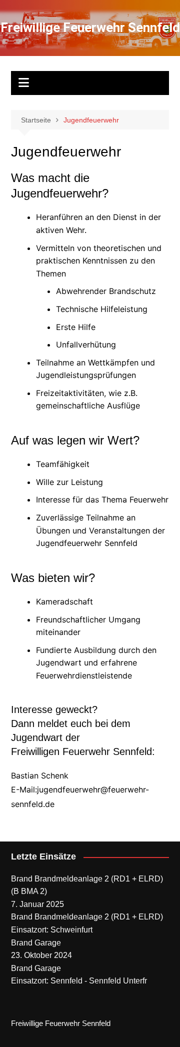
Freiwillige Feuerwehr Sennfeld (90, 27)
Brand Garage (36, 942)
